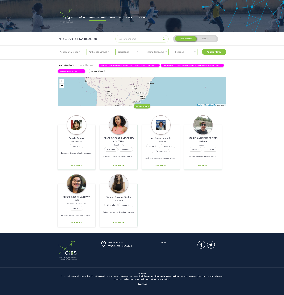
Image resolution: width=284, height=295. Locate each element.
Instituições (206, 38)
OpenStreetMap (211, 105)
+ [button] (62, 81)
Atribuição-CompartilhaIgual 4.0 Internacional (158, 276)
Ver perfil (76, 165)
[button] (70, 52)
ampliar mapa (142, 106)
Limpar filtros (97, 71)
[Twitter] (211, 245)
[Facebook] (201, 245)
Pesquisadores (186, 38)
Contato (163, 242)
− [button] (62, 85)
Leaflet (199, 105)
